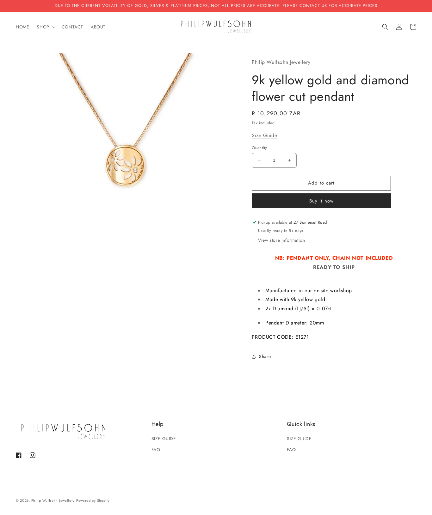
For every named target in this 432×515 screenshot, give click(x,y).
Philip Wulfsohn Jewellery (53, 500)
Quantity (259, 148)
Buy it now (321, 200)
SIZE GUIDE (163, 438)
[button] (45, 26)
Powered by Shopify (93, 500)
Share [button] (265, 356)
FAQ (155, 449)
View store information (281, 240)
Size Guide (264, 135)
